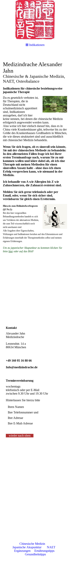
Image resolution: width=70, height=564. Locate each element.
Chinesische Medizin (32, 543)
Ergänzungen (22, 550)
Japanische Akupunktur (26, 547)
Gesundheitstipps (35, 554)
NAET (51, 547)
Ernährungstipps (44, 550)
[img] (35, 19)
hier (11, 251)
